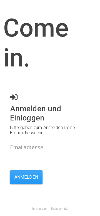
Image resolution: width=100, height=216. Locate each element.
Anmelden (26, 177)
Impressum (40, 208)
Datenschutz (59, 208)
